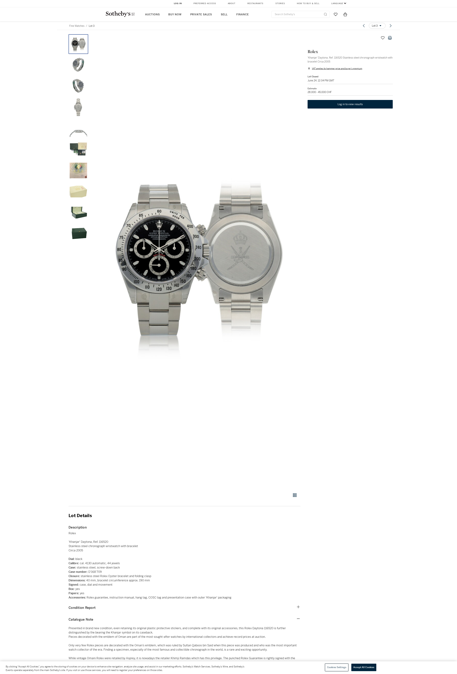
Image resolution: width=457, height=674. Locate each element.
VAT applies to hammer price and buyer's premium (337, 68)
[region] (228, 667)
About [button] (231, 3)
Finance (242, 14)
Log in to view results (350, 104)
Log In (178, 3)
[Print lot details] (390, 38)
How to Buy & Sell (308, 3)
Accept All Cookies (363, 667)
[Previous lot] (363, 26)
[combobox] (301, 14)
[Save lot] (383, 38)
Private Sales (201, 14)
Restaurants (255, 3)
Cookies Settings (336, 667)
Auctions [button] (152, 14)
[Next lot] (390, 26)
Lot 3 (91, 25)
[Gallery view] (295, 495)
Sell (224, 14)
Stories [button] (280, 3)
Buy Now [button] (175, 14)
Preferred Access (205, 3)
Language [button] (337, 3)
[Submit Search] (325, 14)
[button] (198, 261)
